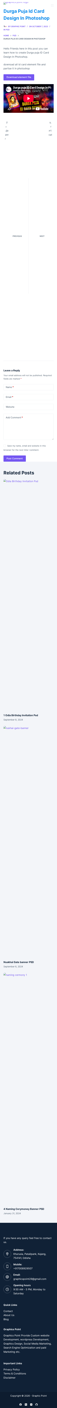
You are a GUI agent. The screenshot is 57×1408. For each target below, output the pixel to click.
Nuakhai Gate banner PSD (18, 962)
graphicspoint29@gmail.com (29, 1278)
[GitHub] (36, 1404)
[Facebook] (20, 1404)
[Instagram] (31, 1404)
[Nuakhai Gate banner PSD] (28, 841)
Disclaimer (9, 1377)
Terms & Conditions (14, 1373)
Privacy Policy (11, 1369)
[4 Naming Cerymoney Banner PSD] (28, 1088)
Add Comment (14, 417)
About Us (8, 1315)
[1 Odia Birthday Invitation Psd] (28, 594)
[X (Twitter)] (26, 1404)
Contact (8, 1311)
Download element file (19, 77)
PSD (8, 30)
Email (9, 397)
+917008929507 (23, 1268)
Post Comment (15, 458)
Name (10, 387)
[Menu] (52, 5)
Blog (6, 1319)
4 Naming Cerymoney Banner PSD (23, 1208)
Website (10, 406)
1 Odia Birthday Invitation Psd (20, 715)
